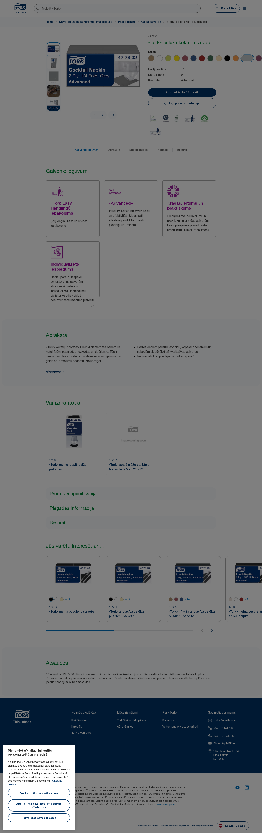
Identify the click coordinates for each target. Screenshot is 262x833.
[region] (39, 787)
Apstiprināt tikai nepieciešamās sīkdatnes (39, 805)
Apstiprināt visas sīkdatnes (39, 792)
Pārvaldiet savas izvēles (39, 817)
